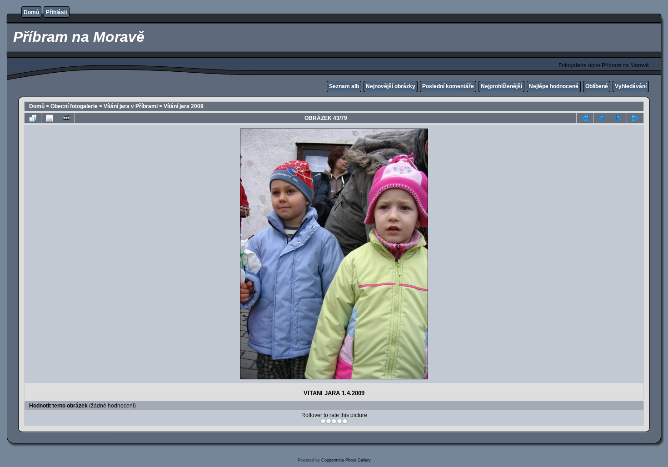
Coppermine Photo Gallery (346, 460)
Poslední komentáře (448, 86)
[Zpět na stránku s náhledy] (33, 118)
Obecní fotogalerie (74, 106)
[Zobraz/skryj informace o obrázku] (49, 118)
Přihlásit (56, 12)
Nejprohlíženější (501, 86)
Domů (31, 12)
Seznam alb (344, 86)
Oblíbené (596, 86)
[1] (323, 421)
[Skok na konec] (635, 118)
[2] (328, 421)
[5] (345, 421)
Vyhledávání (631, 86)
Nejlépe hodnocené (553, 86)
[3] (334, 421)
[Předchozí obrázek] (601, 118)
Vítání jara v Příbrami (131, 106)
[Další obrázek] (618, 118)
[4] (339, 421)
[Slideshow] (66, 118)
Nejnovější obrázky (390, 86)
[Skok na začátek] (585, 118)
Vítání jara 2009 (184, 106)
